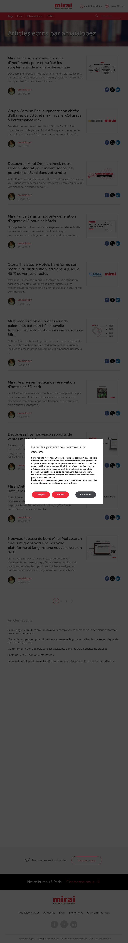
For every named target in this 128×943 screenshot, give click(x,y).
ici (43, 480)
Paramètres (85, 494)
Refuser (60, 494)
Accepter (41, 494)
